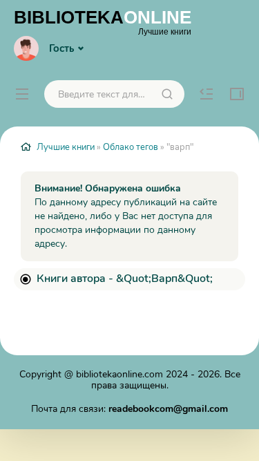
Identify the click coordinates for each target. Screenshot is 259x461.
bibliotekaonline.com (119, 374)
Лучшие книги (66, 147)
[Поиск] (167, 94)
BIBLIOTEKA (102, 21)
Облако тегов (130, 147)
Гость (61, 48)
